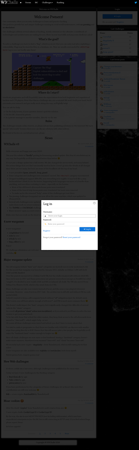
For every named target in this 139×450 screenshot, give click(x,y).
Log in (88, 229)
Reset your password (71, 237)
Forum (28, 3)
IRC (36, 3)
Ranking (60, 3)
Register (46, 231)
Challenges (47, 3)
